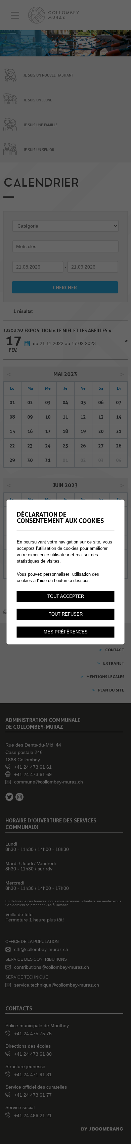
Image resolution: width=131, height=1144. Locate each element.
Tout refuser (66, 614)
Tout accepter (65, 596)
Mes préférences (66, 632)
